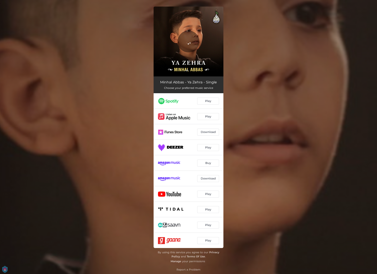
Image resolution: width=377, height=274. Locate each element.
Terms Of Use (196, 256)
